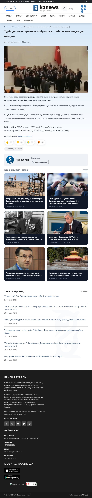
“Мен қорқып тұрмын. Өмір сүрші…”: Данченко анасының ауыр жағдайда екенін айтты (45, 319)
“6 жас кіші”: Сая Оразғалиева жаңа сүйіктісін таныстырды (31, 296)
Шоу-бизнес (17, 27)
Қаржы (82, 16)
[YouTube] (82, 8)
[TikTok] (82, 11)
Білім (17, 20)
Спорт (62, 16)
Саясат (19, 16)
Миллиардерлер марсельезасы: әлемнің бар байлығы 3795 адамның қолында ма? (33, 2)
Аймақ (72, 16)
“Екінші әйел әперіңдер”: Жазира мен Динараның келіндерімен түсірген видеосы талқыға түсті (42, 344)
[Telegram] (85, 8)
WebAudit (84, 495)
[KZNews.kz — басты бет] (46, 8)
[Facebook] (82, 5)
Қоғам (52, 16)
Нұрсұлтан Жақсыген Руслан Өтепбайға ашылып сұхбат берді (33, 356)
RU (84, 1)
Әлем (43, 16)
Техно (9, 20)
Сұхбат (9, 16)
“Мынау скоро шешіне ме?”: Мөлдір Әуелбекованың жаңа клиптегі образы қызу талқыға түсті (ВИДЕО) (45, 308)
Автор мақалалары (40, 162)
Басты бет (7, 27)
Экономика (31, 16)
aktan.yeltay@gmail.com (13, 451)
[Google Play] (46, 477)
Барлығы (84, 291)
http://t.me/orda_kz (25, 136)
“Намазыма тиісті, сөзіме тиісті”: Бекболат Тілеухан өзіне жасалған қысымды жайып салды (43, 331)
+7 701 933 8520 (9, 445)
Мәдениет (29, 20)
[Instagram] (85, 5)
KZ (87, 1)
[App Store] (46, 470)
